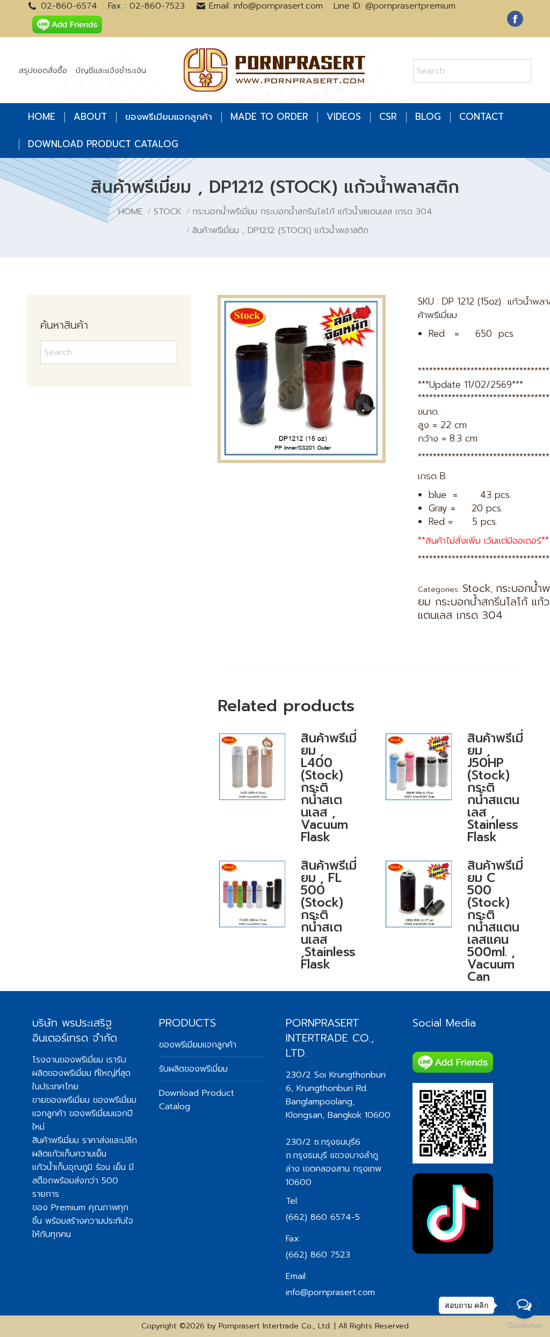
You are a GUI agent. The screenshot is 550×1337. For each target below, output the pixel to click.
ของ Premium (58, 1207)
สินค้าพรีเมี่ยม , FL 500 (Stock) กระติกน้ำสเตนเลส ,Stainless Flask (329, 915)
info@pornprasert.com (330, 1292)
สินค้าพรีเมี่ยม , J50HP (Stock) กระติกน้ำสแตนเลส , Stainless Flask (495, 787)
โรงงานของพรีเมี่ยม (67, 1059)
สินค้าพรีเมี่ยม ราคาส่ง (71, 1140)
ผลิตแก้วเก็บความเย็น (69, 1153)
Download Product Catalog (196, 1100)
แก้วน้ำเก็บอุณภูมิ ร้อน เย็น (79, 1167)
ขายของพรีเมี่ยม (61, 1100)
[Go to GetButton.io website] (524, 1325)
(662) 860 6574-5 (323, 1217)
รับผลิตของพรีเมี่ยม (79, 1066)
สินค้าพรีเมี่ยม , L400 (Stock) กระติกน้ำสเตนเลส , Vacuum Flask (329, 787)
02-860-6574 (69, 6)
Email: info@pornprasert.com (266, 6)
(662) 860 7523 (318, 1254)
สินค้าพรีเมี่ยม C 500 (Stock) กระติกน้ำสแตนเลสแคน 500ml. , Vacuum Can (495, 921)
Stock (476, 588)
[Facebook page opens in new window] (515, 19)
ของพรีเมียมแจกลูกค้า (197, 1044)
